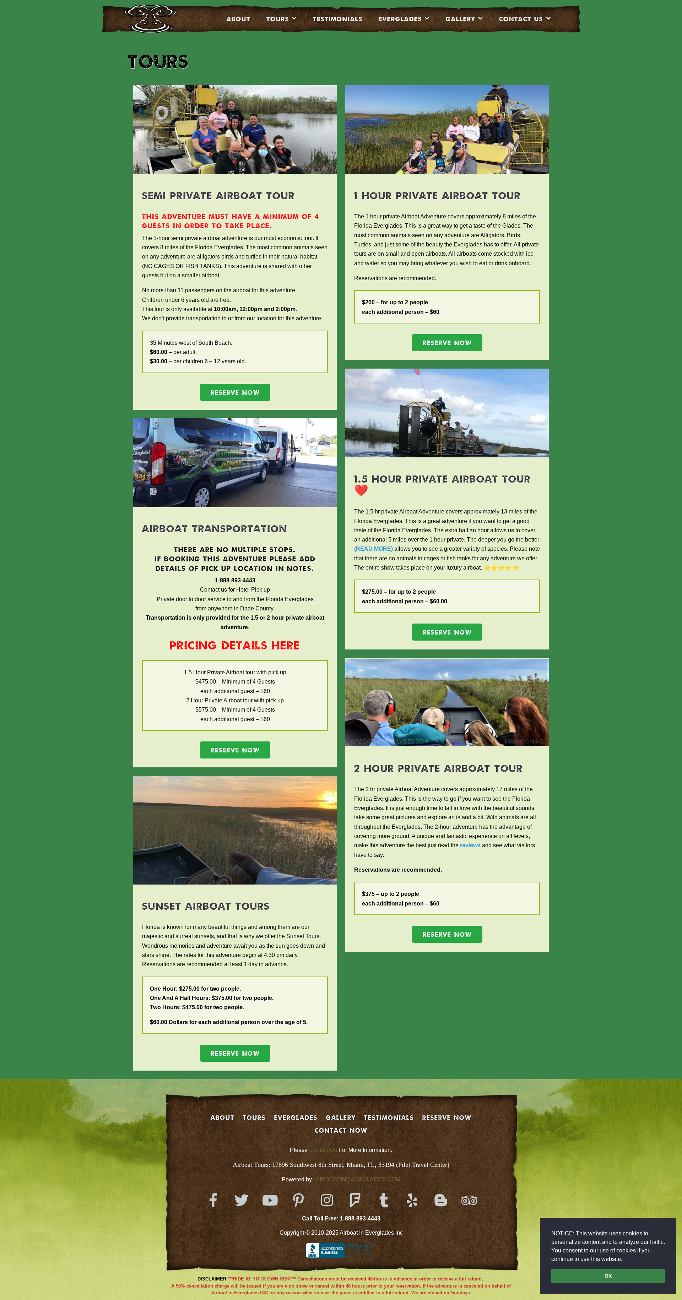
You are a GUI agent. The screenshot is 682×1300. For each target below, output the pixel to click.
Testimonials (338, 19)
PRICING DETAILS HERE (235, 645)
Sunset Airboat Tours (206, 906)
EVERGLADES (400, 19)
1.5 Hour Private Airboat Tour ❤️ (442, 485)
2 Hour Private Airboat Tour (438, 768)
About (238, 19)
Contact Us (323, 1150)
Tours (277, 19)
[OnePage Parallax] (160, 19)
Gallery (460, 19)
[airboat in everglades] (367, 254)
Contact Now (341, 1130)
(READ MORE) (373, 549)
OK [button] (608, 1276)
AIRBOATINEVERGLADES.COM (358, 1179)
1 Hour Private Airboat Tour (437, 195)
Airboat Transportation (214, 528)
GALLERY (341, 1117)
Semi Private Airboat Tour (218, 195)
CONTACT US (521, 19)
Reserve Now (235, 392)
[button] (625, 1259)
